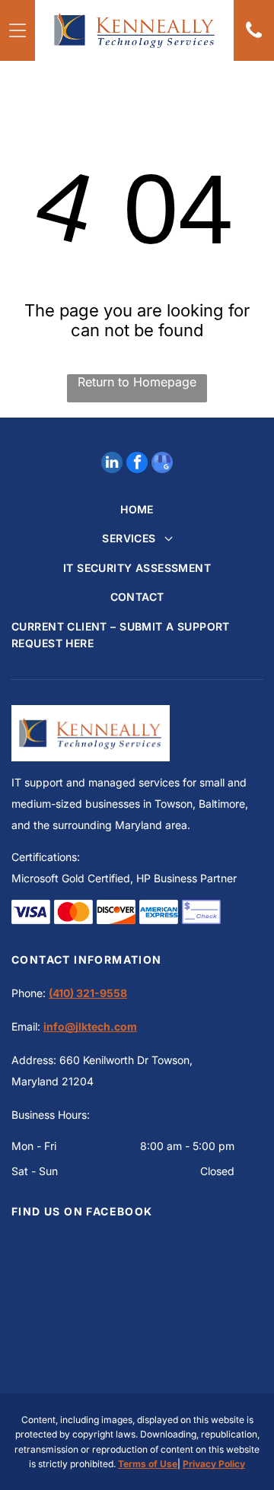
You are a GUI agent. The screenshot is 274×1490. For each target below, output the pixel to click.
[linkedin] (112, 464)
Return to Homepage (137, 381)
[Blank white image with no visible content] (254, 38)
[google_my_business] (162, 464)
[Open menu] (17, 30)
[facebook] (137, 464)
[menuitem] (137, 509)
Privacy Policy (214, 1463)
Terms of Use (147, 1463)
